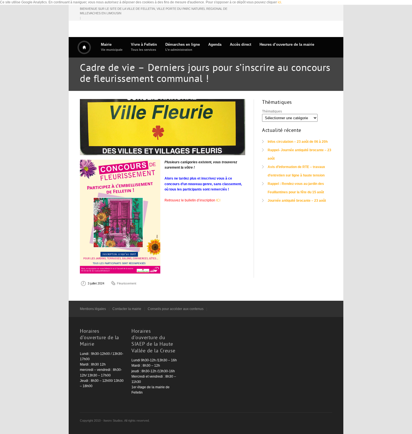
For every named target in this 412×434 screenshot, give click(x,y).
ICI (218, 200)
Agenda (214, 44)
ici (279, 2)
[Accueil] (84, 47)
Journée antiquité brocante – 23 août (297, 201)
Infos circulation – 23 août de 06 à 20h (298, 142)
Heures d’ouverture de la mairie (287, 44)
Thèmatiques (272, 111)
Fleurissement (126, 283)
